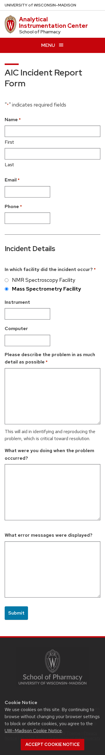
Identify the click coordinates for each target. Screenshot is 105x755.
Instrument (17, 302)
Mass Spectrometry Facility (46, 288)
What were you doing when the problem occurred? (49, 454)
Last (9, 165)
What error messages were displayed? (48, 535)
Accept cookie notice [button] (52, 744)
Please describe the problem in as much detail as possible (50, 358)
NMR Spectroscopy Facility (43, 280)
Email (12, 180)
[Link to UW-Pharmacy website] (52, 666)
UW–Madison (40, 5)
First (9, 142)
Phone (13, 206)
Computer (16, 328)
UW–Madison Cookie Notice (33, 730)
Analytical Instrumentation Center (53, 23)
